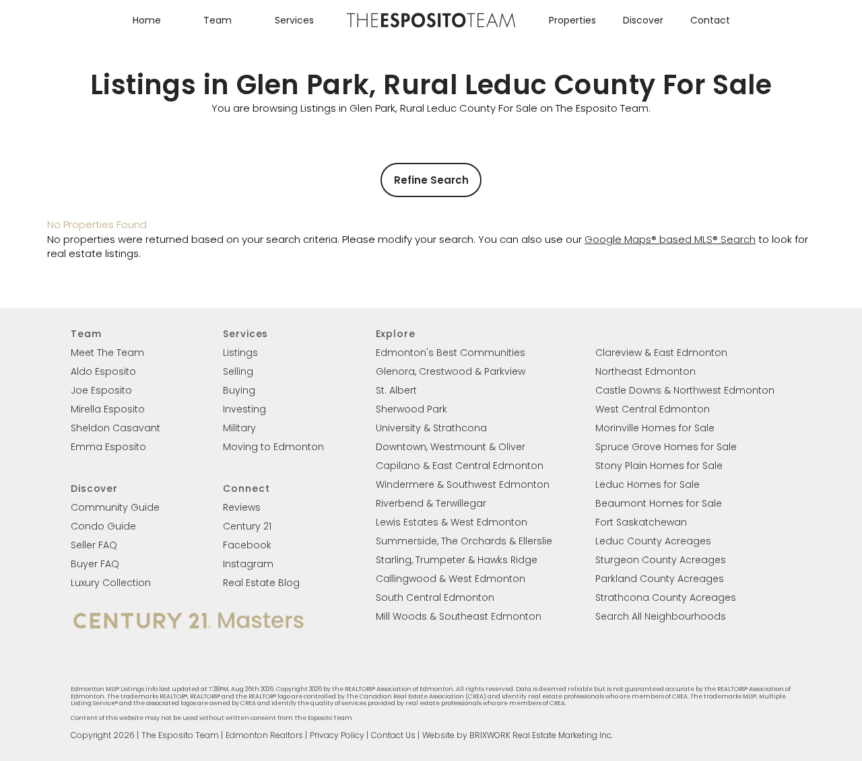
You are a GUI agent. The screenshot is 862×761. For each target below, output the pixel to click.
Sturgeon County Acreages (660, 560)
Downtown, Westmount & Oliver (450, 447)
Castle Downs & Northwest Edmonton (684, 390)
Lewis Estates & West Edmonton (451, 522)
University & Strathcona (431, 428)
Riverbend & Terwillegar (431, 503)
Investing (244, 409)
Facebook (247, 545)
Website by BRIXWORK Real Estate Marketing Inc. (517, 735)
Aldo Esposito (103, 371)
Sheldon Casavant (115, 428)
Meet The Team (107, 352)
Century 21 (247, 526)
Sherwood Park (411, 409)
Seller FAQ (94, 545)
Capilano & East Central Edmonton (459, 465)
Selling (238, 371)
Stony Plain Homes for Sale (659, 465)
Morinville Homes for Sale (655, 428)
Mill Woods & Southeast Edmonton (458, 616)
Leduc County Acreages (653, 541)
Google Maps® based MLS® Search (670, 239)
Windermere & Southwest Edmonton (463, 484)
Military (239, 428)
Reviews (242, 507)
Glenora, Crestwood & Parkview (450, 371)
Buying (239, 390)
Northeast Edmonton (645, 371)
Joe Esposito (101, 390)
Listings (240, 352)
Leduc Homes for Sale (647, 484)
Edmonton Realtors (264, 735)
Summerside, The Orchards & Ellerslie (464, 541)
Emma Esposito (108, 447)
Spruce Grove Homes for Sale (666, 447)
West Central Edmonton (652, 409)
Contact (710, 20)
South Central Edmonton (435, 597)
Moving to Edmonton (273, 447)
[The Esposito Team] (431, 27)
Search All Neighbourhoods (660, 616)
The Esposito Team (180, 735)
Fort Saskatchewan (641, 522)
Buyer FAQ (95, 564)
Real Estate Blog (261, 582)
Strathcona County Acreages (665, 597)
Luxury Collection (111, 582)
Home (147, 20)
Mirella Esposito (108, 409)
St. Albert (396, 390)
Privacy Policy (337, 735)
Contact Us (393, 735)
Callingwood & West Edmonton (450, 578)
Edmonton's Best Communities (450, 352)
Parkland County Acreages (659, 578)
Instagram (248, 564)
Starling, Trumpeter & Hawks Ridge (456, 560)
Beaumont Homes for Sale (658, 503)
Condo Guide (103, 526)
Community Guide (115, 507)
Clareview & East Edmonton (661, 352)
